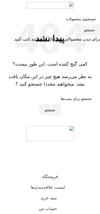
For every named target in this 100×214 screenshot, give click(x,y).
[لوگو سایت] (50, 5)
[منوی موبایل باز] (94, 5)
